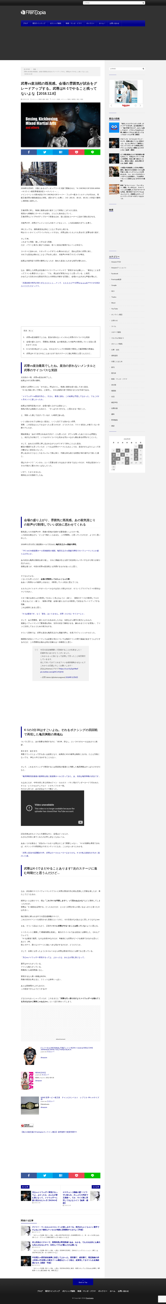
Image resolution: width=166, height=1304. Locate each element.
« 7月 (113, 470)
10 (114, 455)
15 (136, 455)
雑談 (47, 99)
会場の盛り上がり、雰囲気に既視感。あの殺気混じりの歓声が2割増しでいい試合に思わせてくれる (60, 343)
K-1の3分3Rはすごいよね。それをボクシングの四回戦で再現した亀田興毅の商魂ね (59, 349)
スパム (113, 326)
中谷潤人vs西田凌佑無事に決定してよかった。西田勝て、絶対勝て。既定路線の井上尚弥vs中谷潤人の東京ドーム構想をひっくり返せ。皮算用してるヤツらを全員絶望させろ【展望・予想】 (65, 1260)
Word (113, 303)
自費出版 (114, 408)
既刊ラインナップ (39, 23)
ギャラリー (90, 23)
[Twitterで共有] (45, 152)
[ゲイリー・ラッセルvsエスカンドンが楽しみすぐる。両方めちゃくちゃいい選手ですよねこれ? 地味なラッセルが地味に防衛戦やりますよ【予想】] (26, 1231)
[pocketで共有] (76, 152)
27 (127, 463)
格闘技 (74, 99)
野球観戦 (114, 420)
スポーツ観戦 (56, 99)
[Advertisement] (83, 43)
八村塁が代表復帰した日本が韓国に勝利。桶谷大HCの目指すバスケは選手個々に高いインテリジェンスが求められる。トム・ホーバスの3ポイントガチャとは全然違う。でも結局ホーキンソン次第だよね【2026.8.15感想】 (132, 174)
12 (123, 455)
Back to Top (83, 1282)
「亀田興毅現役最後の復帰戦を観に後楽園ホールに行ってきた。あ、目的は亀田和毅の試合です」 (60, 776)
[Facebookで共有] (29, 152)
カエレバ (50, 1052)
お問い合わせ (114, 23)
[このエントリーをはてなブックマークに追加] (61, 152)
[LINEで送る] (92, 152)
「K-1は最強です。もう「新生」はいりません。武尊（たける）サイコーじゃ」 (53, 614)
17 (114, 459)
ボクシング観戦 (55, 23)
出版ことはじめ (116, 361)
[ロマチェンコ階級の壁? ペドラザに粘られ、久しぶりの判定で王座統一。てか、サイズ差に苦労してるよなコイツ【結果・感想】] (95, 1196)
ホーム (101, 23)
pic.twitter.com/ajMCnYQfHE (52, 672)
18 (118, 459)
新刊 (113, 367)
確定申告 (114, 402)
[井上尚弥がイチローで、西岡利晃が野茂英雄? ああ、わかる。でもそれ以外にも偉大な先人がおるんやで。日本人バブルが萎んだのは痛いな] (26, 1246)
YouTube (114, 309)
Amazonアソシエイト (118, 268)
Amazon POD (116, 262)
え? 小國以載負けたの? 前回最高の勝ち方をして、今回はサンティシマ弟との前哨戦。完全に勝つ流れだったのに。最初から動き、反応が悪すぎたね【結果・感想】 (132, 159)
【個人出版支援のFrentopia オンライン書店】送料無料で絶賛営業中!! (49, 1132)
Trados (113, 297)
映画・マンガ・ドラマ (74, 23)
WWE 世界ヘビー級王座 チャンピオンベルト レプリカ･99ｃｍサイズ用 (70, 1098)
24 (114, 463)
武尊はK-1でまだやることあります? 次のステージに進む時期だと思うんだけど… (57, 353)
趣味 (43, 99)
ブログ (25, 23)
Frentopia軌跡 (116, 279)
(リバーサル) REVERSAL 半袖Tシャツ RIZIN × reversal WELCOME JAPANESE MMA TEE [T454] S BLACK (67, 1049)
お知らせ (114, 320)
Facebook (114, 273)
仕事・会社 (115, 350)
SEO (113, 291)
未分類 (113, 385)
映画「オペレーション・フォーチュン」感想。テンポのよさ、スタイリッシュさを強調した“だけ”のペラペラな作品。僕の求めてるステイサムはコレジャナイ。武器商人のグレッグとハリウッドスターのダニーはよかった (132, 191)
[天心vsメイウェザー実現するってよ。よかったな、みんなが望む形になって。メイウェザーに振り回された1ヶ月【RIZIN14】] (26, 1196)
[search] (143, 3)
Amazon (44, 1057)
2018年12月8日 (71, 677)
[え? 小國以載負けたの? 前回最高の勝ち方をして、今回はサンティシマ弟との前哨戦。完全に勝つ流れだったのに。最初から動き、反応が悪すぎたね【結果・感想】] (114, 158)
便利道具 (114, 355)
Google (114, 285)
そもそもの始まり (117, 338)
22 (136, 459)
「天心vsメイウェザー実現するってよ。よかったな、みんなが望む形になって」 (53, 957)
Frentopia (89, 1298)
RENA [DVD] (40, 1072)
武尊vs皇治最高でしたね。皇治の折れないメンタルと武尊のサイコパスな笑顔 (57, 337)
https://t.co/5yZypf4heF (68, 669)
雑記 (78, 99)
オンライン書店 (116, 314)
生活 (113, 396)
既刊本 (113, 373)
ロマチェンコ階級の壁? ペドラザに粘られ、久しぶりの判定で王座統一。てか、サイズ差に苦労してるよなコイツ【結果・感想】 (75, 1197)
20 (127, 459)
